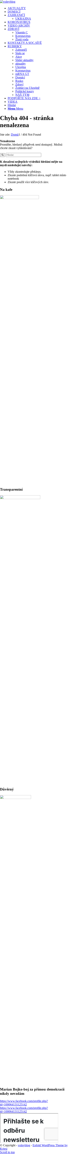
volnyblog (24, 1145)
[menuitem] (38, 8)
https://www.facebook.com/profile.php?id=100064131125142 (24, 1102)
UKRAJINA (23, 18)
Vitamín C (21, 32)
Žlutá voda (21, 39)
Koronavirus (22, 36)
